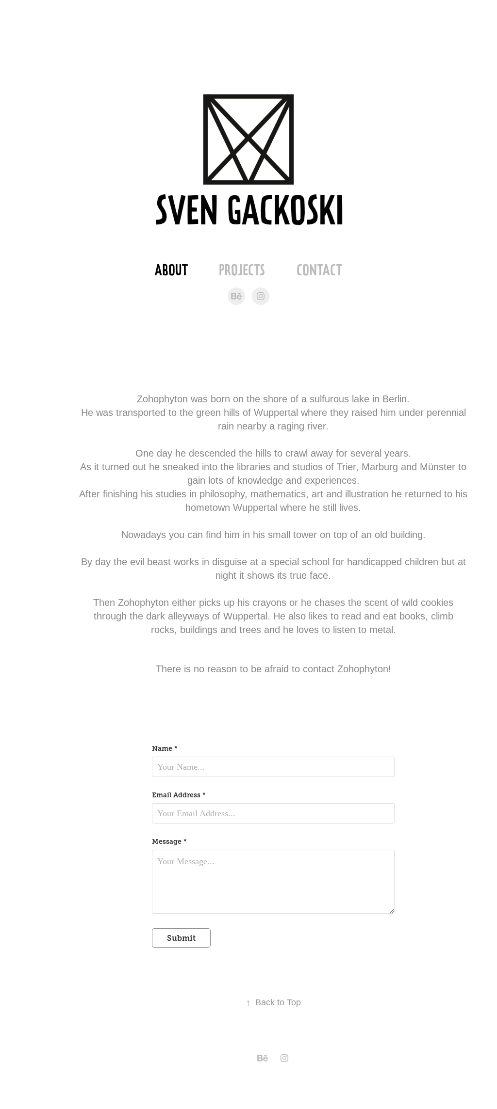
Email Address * (179, 795)
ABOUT (171, 270)
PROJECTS (242, 270)
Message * (169, 841)
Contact (319, 270)
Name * (165, 748)
